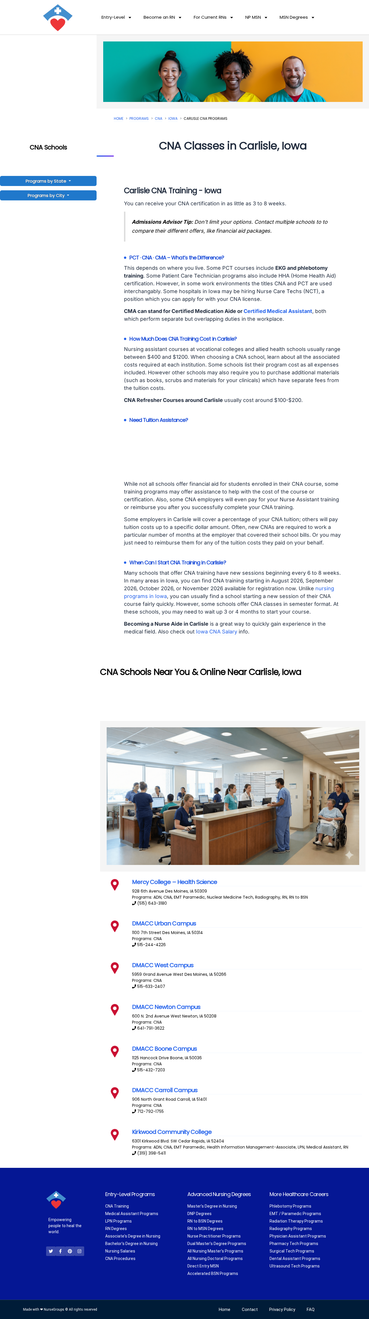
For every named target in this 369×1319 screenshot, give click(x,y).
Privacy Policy (282, 1309)
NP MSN (253, 17)
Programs (139, 118)
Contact (250, 1309)
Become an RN (159, 17)
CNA (158, 118)
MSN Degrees (294, 17)
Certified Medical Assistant (278, 311)
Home (118, 118)
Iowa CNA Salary (216, 632)
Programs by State (46, 181)
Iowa (173, 118)
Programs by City (46, 195)
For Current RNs (210, 17)
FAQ (311, 1309)
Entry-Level (113, 17)
